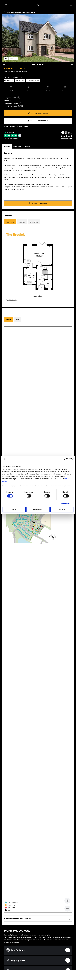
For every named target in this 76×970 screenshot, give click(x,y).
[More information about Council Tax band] (21, 106)
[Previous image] (4, 64)
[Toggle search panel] (38, 5)
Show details (65, 503)
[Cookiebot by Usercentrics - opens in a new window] (65, 459)
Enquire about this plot (39, 113)
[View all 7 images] (38, 38)
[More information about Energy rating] (19, 97)
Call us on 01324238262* (39, 121)
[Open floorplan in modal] (38, 266)
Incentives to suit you (33, 80)
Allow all (62, 509)
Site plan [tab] (8, 319)
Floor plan (17, 146)
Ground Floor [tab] (10, 222)
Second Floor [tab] (34, 222)
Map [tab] (17, 319)
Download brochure (39, 203)
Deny (14, 509)
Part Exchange (8, 80)
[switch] (28, 496)
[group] (38, 38)
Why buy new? (20, 80)
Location (27, 146)
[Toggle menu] (71, 5)
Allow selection (38, 509)
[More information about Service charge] (20, 103)
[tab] (33, 64)
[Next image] (72, 64)
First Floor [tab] (22, 222)
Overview (7, 146)
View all (14, 58)
